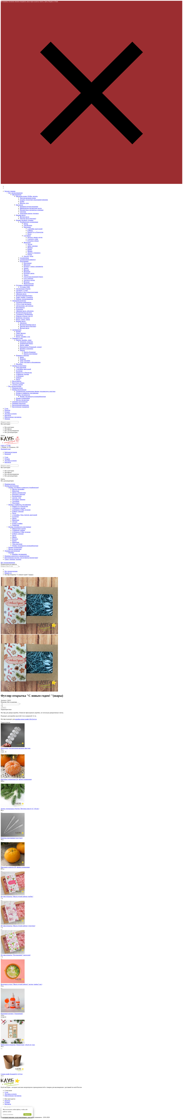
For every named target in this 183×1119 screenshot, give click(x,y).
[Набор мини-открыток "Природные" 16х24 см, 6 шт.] (13, 1043)
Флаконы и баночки (22, 355)
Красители (19, 205)
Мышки (30, 247)
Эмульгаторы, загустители (24, 306)
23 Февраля (19, 376)
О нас (6, 408)
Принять (27, 1114)
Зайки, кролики (32, 246)
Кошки (29, 249)
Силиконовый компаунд (28, 259)
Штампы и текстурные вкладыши (27, 292)
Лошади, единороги (33, 253)
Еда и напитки (28, 278)
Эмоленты (23, 323)
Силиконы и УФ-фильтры (24, 314)
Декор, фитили (21, 333)
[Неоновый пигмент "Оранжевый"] (13, 1012)
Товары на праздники (19, 366)
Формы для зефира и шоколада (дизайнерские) (23, 487)
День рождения (21, 367)
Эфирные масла (21, 294)
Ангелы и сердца (29, 280)
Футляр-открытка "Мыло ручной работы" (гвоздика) (18, 926)
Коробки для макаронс (19, 554)
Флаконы (23, 359)
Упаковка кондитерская (19, 401)
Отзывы (7, 412)
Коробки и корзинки (26, 348)
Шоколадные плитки (19, 528)
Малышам (27, 271)
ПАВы (22, 201)
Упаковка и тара (17, 338)
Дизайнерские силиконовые (29, 222)
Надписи (15, 539)
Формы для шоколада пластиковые (19, 527)
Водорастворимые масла (28, 324)
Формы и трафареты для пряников (27, 393)
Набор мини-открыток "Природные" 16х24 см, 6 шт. (18, 1045)
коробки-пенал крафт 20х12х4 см (26, 719)
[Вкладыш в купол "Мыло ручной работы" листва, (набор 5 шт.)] (13, 982)
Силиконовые (24, 258)
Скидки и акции (17, 384)
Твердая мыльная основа (28, 198)
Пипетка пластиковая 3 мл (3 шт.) (12, 838)
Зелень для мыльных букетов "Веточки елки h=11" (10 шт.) (20, 808)
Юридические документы (13, 417)
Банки (22, 357)
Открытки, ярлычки (26, 342)
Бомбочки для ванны (23, 318)
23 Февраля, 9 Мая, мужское (21, 510)
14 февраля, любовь (18, 530)
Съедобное (27, 235)
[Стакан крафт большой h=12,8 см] (13, 1072)
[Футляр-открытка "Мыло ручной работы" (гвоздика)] (13, 924)
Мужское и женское (18, 494)
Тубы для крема (25, 360)
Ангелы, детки (28, 256)
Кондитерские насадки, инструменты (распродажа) (21, 557)
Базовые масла (20, 215)
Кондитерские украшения (20, 407)
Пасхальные (28, 263)
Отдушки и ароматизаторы (25, 285)
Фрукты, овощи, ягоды (34, 237)
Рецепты (7, 410)
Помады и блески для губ (24, 316)
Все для (8, 562)
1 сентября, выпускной (34, 229)
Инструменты (16, 381)
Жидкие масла (24, 217)
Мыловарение (16, 194)
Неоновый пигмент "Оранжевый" (12, 1013)
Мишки (29, 251)
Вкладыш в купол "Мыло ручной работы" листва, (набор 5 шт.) (21, 984)
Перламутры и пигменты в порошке (31, 210)
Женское (26, 270)
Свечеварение (16, 330)
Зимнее (26, 268)
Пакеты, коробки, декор (23, 340)
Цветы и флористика (19, 492)
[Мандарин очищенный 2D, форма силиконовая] (13, 777)
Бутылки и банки (33, 241)
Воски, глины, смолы (23, 319)
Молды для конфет (18, 489)
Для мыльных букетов (23, 288)
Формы (18, 331)
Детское (14, 522)
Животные (27, 242)
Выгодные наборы (18, 383)
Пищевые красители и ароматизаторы (17, 556)
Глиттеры (23, 211)
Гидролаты (19, 309)
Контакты (8, 415)
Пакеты (22, 350)
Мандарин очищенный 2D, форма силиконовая (16, 779)
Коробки (11, 552)
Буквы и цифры (17, 523)
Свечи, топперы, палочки (13, 559)
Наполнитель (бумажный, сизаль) (31, 347)
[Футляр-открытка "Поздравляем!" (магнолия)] (13, 953)
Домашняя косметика (19, 300)
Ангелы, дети (16, 498)
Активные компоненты (23, 302)
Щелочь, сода (24, 203)
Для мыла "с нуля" (22, 290)
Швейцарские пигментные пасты (31, 208)
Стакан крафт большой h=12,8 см (11, 1074)
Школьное (27, 265)
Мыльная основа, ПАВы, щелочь (27, 196)
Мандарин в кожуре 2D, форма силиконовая (15, 867)
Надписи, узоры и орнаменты (33, 266)
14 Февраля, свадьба (18, 508)
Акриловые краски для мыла (29, 213)
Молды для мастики (22, 400)
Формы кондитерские (19, 389)
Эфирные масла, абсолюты (25, 311)
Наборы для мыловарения (24, 299)
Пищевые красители (19, 403)
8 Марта (30, 230)
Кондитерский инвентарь (20, 405)
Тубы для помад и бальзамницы (30, 362)
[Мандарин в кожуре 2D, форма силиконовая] (13, 865)
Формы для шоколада (23, 395)
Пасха (29, 234)
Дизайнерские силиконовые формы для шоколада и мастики (35, 391)
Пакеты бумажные (30, 352)
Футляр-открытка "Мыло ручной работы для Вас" (17, 896)
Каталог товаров (10, 191)
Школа (14, 537)
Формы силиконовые (23, 398)
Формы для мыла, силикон (24, 220)
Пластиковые (24, 261)
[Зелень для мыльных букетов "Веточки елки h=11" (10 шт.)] (13, 807)
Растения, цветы (29, 273)
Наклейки (19, 364)
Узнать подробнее (8, 1114)
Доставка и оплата (11, 413)
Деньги (26, 275)
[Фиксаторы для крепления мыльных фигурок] (13, 746)
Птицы (29, 254)
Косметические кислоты (24, 312)
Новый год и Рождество (20, 506)
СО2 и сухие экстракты (23, 304)
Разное (14, 540)
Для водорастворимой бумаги (33, 277)
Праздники (27, 227)
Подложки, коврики (18, 499)
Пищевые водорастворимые (29, 206)
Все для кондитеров (14, 386)
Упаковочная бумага (26, 343)
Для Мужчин (28, 225)
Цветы (26, 223)
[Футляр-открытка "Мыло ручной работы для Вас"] (13, 895)
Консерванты (20, 307)
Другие (29, 244)
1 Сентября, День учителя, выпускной (24, 515)
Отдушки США (25, 287)
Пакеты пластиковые (30, 354)
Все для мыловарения (15, 193)
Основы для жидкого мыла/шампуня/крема (34, 200)
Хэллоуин (19, 371)
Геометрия (15, 525)
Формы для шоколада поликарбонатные (33, 396)
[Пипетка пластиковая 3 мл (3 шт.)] (13, 836)
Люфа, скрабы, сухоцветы (24, 297)
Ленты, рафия (24, 345)
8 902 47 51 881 (6, 445)
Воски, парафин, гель (23, 336)
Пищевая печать (17, 388)
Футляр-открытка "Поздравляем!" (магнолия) (15, 955)
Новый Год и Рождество (35, 232)
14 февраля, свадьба (22, 374)
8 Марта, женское (18, 511)
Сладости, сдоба (32, 239)
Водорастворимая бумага (24, 295)
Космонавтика (17, 496)
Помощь (7, 419)
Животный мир (29, 283)
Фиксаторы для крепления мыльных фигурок (15, 748)
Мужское (27, 282)
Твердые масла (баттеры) (28, 218)
